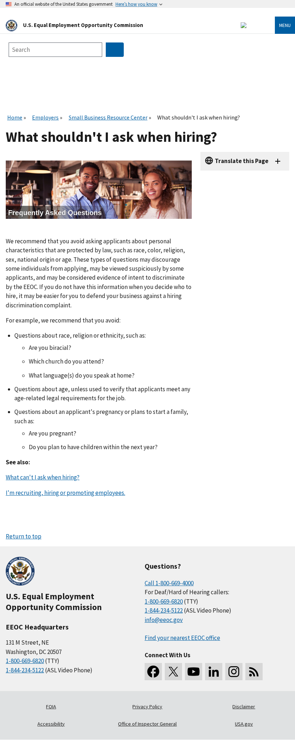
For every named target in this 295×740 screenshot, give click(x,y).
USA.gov (244, 724)
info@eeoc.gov (164, 620)
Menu (285, 25)
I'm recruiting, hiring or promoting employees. (65, 493)
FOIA (51, 706)
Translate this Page (241, 161)
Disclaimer (243, 706)
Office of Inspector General (147, 724)
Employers (45, 117)
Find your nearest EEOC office (182, 638)
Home (14, 117)
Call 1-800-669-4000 (169, 583)
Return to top (23, 536)
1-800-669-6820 (25, 661)
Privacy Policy (147, 706)
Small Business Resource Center (108, 117)
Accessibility (51, 724)
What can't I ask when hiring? (43, 477)
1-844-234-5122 (25, 670)
